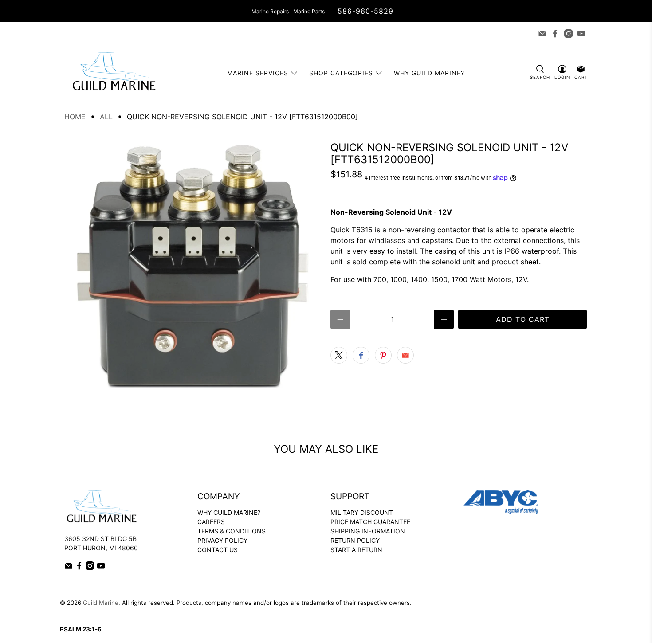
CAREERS (211, 521)
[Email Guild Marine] (542, 33)
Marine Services (257, 73)
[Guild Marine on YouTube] (581, 33)
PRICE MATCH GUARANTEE (370, 521)
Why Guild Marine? (429, 73)
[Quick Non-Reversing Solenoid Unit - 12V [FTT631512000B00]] (193, 270)
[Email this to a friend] (405, 355)
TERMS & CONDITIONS (231, 531)
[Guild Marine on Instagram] (568, 33)
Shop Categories (341, 73)
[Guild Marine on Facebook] (555, 33)
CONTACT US (217, 549)
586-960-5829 (365, 11)
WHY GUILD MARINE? (228, 512)
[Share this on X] (338, 355)
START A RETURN (356, 549)
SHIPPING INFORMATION (367, 531)
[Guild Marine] (114, 73)
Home (75, 116)
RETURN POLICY (355, 540)
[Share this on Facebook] (361, 355)
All (106, 116)
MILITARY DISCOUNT (361, 512)
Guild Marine (100, 602)
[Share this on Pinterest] (383, 355)
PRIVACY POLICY (222, 540)
